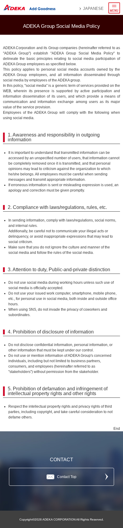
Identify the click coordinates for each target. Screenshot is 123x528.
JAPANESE (93, 8)
